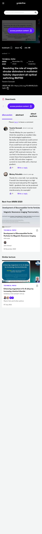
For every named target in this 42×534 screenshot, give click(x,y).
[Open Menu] (3, 3)
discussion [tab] (7, 115)
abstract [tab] (20, 115)
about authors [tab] (33, 114)
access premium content (19, 31)
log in (16, 122)
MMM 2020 (17, 201)
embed (4, 53)
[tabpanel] (21, 157)
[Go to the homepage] (21, 3)
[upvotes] (10, 167)
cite (26, 48)
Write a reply (22, 168)
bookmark (6, 48)
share (17, 48)
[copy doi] (9, 88)
